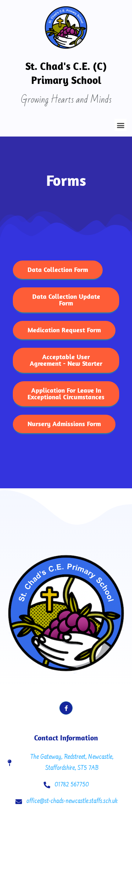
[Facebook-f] (66, 708)
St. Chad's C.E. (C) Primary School (66, 72)
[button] (120, 125)
